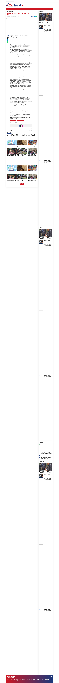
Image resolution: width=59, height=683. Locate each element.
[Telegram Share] (35, 16)
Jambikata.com (9, 680)
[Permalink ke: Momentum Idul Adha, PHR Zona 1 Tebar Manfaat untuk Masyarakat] (22, 176)
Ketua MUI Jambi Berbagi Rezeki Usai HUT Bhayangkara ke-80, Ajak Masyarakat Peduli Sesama (32, 146)
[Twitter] (20, 126)
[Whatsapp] (36, 16)
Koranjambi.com (35, 679)
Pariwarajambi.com (29, 680)
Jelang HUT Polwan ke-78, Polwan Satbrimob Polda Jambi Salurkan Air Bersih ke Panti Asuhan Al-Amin (45, 22)
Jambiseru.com (24, 679)
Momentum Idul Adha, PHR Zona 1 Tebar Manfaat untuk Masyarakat (22, 155)
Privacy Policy (9, 681)
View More (22, 183)
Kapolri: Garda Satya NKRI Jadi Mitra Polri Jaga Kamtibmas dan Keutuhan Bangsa (47, 95)
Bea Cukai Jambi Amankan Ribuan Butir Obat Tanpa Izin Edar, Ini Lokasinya (14, 129)
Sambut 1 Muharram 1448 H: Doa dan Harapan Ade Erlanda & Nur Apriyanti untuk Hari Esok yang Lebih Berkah (11, 155)
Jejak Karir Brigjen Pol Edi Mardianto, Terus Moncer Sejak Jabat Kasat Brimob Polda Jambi (46, 453)
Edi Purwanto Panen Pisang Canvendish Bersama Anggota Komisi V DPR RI (26, 129)
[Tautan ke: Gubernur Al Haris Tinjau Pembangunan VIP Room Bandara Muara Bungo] (41, 192)
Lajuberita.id (46, 679)
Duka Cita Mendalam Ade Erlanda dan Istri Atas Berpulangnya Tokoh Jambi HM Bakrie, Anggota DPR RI (22, 146)
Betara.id (24, 680)
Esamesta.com (14, 680)
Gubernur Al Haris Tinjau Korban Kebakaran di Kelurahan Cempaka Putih (47, 25)
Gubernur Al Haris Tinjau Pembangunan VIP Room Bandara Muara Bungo (47, 161)
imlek (11, 120)
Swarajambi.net (36, 680)
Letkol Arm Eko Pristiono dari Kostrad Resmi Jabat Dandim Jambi (46, 458)
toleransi (22, 120)
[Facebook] (19, 126)
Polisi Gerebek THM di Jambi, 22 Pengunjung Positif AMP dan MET (47, 30)
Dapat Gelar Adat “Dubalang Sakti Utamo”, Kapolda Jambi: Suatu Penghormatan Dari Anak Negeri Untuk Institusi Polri (46, 455)
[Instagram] (22, 126)
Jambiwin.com (19, 680)
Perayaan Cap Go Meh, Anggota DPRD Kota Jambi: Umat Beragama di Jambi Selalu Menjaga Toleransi (14, 135)
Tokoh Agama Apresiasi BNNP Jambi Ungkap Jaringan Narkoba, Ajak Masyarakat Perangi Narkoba (11, 146)
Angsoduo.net (41, 679)
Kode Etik (13, 681)
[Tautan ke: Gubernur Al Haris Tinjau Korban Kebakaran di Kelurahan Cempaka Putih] (41, 26)
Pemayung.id (45, 680)
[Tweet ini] (33, 16)
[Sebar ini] (32, 16)
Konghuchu (14, 120)
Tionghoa (18, 120)
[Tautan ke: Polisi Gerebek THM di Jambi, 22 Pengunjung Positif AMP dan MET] (41, 61)
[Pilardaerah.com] (14, 4)
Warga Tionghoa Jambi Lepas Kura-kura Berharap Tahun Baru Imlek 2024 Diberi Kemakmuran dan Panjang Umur (29, 135)
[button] (52, 1)
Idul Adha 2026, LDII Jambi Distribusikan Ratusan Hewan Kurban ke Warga (32, 155)
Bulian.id (41, 680)
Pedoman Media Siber (19, 681)
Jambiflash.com (29, 679)
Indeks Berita (24, 681)
